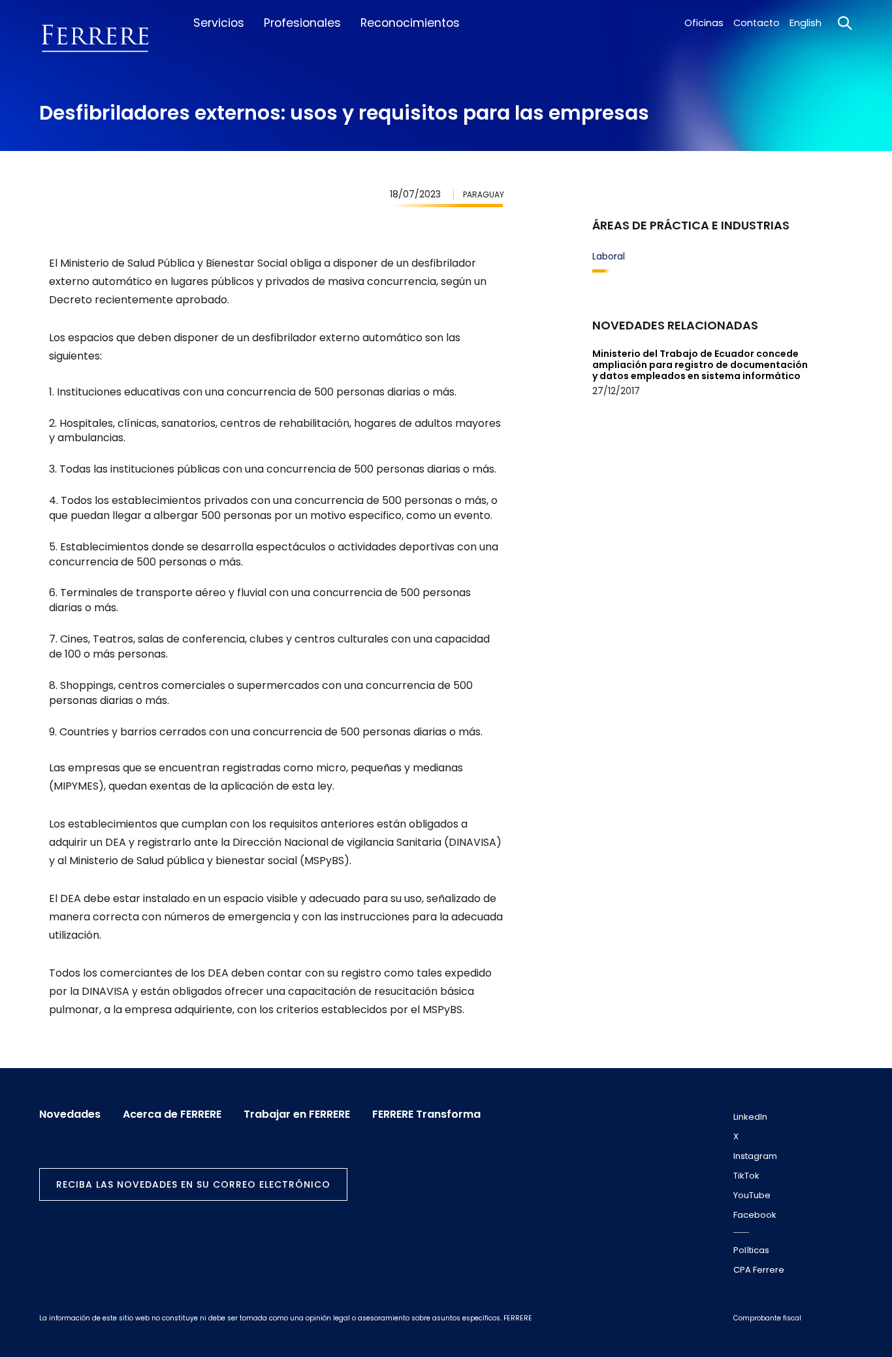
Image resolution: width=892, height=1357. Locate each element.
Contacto (756, 22)
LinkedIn (750, 1117)
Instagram (755, 1156)
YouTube (752, 1195)
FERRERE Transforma (426, 1114)
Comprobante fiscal (767, 1318)
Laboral (608, 256)
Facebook (754, 1215)
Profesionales (302, 23)
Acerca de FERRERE (172, 1114)
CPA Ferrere (758, 1270)
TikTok (746, 1175)
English (805, 22)
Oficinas (704, 22)
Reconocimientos (410, 23)
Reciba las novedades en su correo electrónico (193, 1184)
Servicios (218, 23)
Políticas (751, 1250)
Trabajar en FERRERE (297, 1114)
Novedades (70, 1114)
